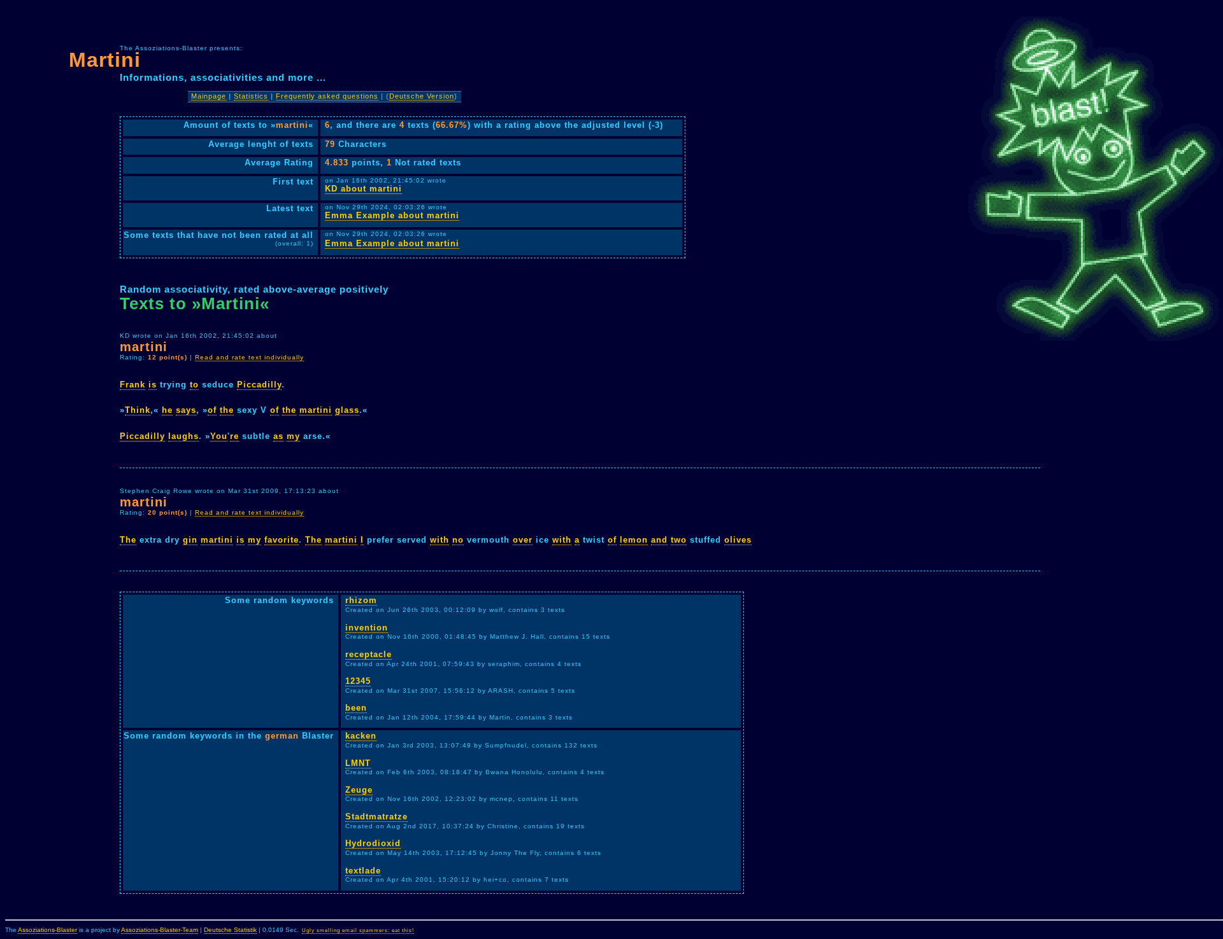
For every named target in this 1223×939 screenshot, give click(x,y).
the (227, 410)
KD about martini (363, 188)
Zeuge (359, 790)
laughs (183, 436)
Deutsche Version (421, 96)
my (293, 436)
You (218, 436)
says (186, 410)
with (439, 540)
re (234, 436)
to (194, 384)
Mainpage (208, 96)
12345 (358, 681)
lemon (634, 540)
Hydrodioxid (373, 843)
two (679, 540)
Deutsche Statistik (230, 929)
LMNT (358, 763)
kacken (360, 736)
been (356, 708)
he (167, 410)
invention (366, 627)
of (212, 410)
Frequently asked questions (327, 96)
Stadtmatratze (376, 816)
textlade (363, 870)
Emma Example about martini (392, 215)
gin (190, 540)
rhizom (361, 600)
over (523, 540)
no (458, 540)
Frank (132, 384)
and (659, 540)
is (152, 384)
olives (738, 540)
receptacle (368, 654)
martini (315, 410)
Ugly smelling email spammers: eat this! (358, 930)
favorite (281, 540)
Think (137, 410)
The (128, 540)
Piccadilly (259, 384)
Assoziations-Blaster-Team (159, 929)
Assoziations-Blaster (47, 929)
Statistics (251, 96)
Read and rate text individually (249, 357)
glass (347, 410)
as (278, 436)
